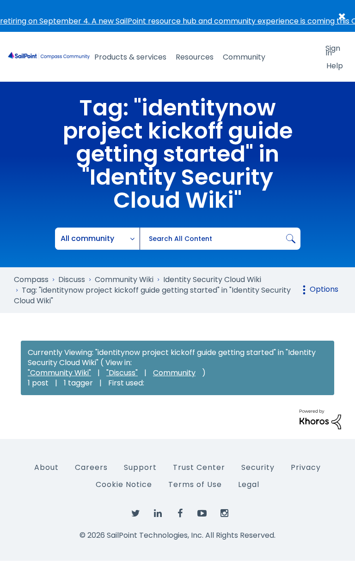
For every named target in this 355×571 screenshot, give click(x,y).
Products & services (130, 57)
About (46, 467)
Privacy (306, 467)
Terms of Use (195, 484)
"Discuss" (122, 372)
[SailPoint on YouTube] (202, 514)
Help (334, 65)
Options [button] (324, 289)
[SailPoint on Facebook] (180, 514)
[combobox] (220, 239)
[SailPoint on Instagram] (224, 514)
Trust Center (199, 467)
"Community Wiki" (59, 372)
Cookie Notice (124, 484)
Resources (195, 57)
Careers (91, 467)
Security (258, 467)
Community (244, 57)
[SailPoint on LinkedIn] (157, 514)
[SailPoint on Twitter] (135, 514)
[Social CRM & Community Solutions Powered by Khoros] (320, 419)
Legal (248, 484)
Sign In (332, 50)
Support (140, 467)
